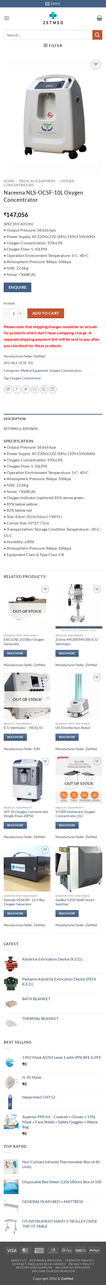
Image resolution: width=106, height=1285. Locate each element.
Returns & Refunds (46, 1260)
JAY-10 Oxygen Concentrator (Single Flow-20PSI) (26, 814)
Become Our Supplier (34, 1267)
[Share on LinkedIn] (53, 389)
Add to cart (45, 313)
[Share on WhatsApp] (8, 389)
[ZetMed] (53, 18)
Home (9, 181)
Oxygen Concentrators (65, 370)
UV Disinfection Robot (72, 728)
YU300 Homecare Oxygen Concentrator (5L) (75, 814)
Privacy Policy (81, 1264)
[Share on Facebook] (17, 389)
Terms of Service (79, 1260)
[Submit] (97, 35)
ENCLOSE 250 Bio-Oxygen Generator (24, 642)
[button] (7, 18)
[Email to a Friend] (35, 389)
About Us (19, 1260)
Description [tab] (15, 419)
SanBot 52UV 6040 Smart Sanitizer (74, 902)
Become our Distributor (53, 1271)
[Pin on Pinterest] (44, 389)
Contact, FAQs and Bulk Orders (39, 1264)
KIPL (37, 749)
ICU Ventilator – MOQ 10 (23, 728)
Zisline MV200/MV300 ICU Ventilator (76, 642)
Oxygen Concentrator (25, 378)
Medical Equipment (37, 181)
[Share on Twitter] (26, 389)
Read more (15, 653)
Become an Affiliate (72, 1267)
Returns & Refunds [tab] (20, 429)
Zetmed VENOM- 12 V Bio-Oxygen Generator (25, 902)
